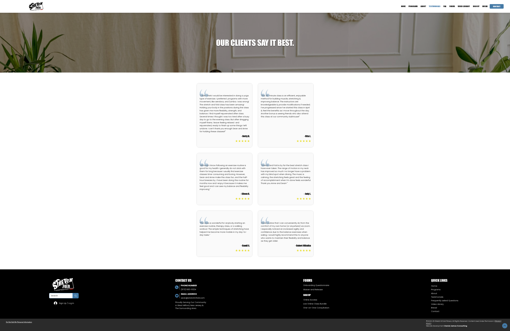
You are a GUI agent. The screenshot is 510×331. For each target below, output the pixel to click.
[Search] (75, 295)
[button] (452, 6)
